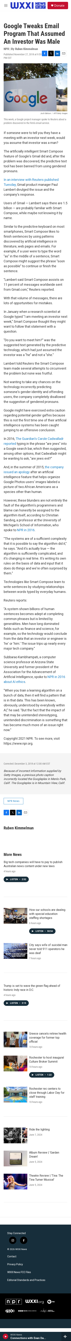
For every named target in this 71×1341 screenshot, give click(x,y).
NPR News (13, 801)
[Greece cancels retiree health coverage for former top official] (15, 1039)
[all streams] (66, 1336)
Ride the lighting (39, 1129)
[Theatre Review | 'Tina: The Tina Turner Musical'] (15, 1181)
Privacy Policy (15, 1264)
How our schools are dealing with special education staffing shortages (47, 914)
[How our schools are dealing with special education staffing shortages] (15, 916)
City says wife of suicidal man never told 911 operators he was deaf (48, 949)
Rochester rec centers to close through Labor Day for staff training (46, 1092)
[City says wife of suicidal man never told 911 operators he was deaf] (15, 951)
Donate (59, 5)
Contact (11, 1256)
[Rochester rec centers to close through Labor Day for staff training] (15, 1094)
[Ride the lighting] (15, 1135)
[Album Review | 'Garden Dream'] (15, 1158)
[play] (5, 1336)
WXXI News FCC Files (19, 1272)
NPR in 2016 (26, 530)
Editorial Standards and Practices (26, 1280)
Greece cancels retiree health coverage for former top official (47, 1037)
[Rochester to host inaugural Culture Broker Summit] (15, 1063)
